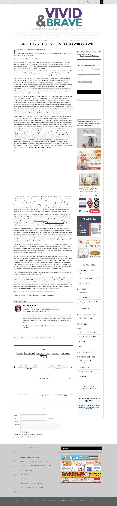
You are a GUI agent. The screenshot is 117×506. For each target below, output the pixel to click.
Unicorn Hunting (24, 492)
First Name (89, 76)
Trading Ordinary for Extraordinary (29, 452)
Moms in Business (87, 337)
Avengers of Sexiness (54, 35)
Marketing (84, 297)
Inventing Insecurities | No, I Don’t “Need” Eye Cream (34, 461)
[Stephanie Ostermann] (18, 311)
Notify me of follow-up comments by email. (28, 435)
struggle (43, 357)
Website (16, 421)
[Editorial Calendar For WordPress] (89, 235)
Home (17, 2)
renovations (65, 353)
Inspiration (85, 367)
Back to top (94, 500)
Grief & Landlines (22, 394)
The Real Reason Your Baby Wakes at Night (31, 487)
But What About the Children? (28, 479)
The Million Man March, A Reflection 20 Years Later (28, 366)
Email (15, 418)
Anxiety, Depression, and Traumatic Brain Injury (57, 366)
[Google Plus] (66, 306)
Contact (77, 2)
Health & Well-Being (89, 278)
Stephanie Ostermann (30, 305)
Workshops (84, 308)
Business (81, 289)
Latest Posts (22, 301)
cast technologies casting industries (41, 147)
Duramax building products (37, 122)
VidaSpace (18, 234)
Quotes (82, 376)
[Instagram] (68, 306)
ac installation (59, 225)
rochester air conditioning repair (54, 223)
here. (27, 327)
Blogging (83, 292)
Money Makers (22, 35)
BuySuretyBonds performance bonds (40, 73)
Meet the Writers (46, 2)
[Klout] (70, 308)
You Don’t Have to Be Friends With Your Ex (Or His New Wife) (36, 466)
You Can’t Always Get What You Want (30, 457)
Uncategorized (84, 352)
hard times (40, 353)
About (24, 2)
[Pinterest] (70, 306)
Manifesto (33, 2)
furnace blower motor (61, 219)
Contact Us (95, 56)
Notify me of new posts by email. (25, 437)
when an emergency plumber (28, 288)
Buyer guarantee (47, 139)
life (48, 353)
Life (79, 329)
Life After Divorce (88, 332)
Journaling (83, 324)
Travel (82, 346)
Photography (85, 318)
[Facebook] (62, 306)
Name (15, 415)
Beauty (82, 273)
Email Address (89, 70)
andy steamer (44, 80)
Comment (16, 424)
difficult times (29, 353)
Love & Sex (84, 283)
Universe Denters (36, 35)
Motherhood (85, 341)
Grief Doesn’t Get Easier (26, 470)
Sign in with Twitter (35, 410)
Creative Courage (93, 35)
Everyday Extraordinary (75, 35)
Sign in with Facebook (50, 410)
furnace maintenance (41, 221)
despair (19, 353)
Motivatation (55, 40)
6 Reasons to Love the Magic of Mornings (31, 483)
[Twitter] (64, 306)
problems (55, 353)
